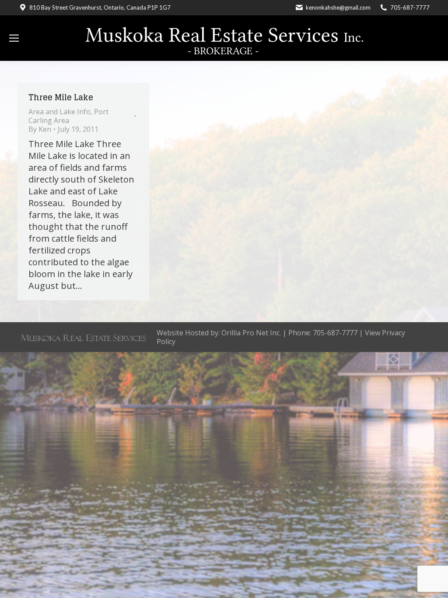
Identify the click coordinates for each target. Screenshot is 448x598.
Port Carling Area (68, 116)
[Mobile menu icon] (14, 38)
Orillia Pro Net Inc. (251, 333)
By (39, 129)
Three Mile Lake (60, 97)
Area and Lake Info (59, 111)
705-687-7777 (410, 7)
